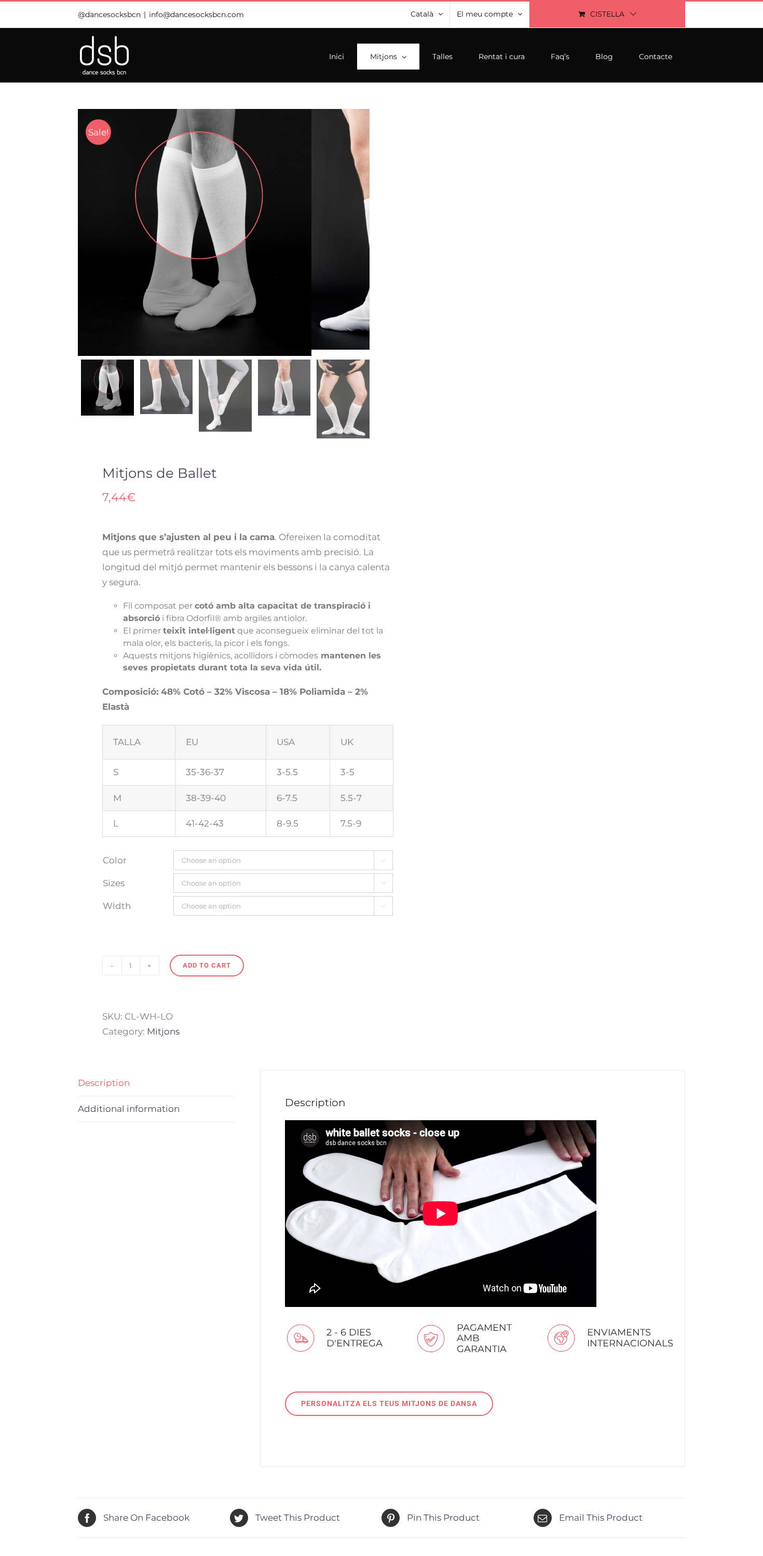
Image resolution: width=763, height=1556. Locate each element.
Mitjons (163, 1031)
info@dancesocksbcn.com (196, 14)
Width (117, 906)
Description (104, 1083)
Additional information (129, 1109)
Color (115, 860)
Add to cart (207, 965)
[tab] (157, 1083)
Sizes (114, 883)
